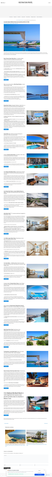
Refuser (39, 470)
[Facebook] (1, 2)
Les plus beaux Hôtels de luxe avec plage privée (31, 444)
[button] (49, 2)
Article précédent (6, 423)
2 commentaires (6, 445)
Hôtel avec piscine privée (11, 445)
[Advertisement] (26, 11)
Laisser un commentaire (6, 23)
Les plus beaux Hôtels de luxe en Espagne (18, 445)
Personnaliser (39, 472)
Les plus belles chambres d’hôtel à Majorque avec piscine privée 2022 (15, 444)
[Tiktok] (4, 2)
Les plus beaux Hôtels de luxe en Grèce (40, 444)
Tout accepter (40, 474)
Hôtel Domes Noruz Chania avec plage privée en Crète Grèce (34, 443)
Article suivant (46, 423)
